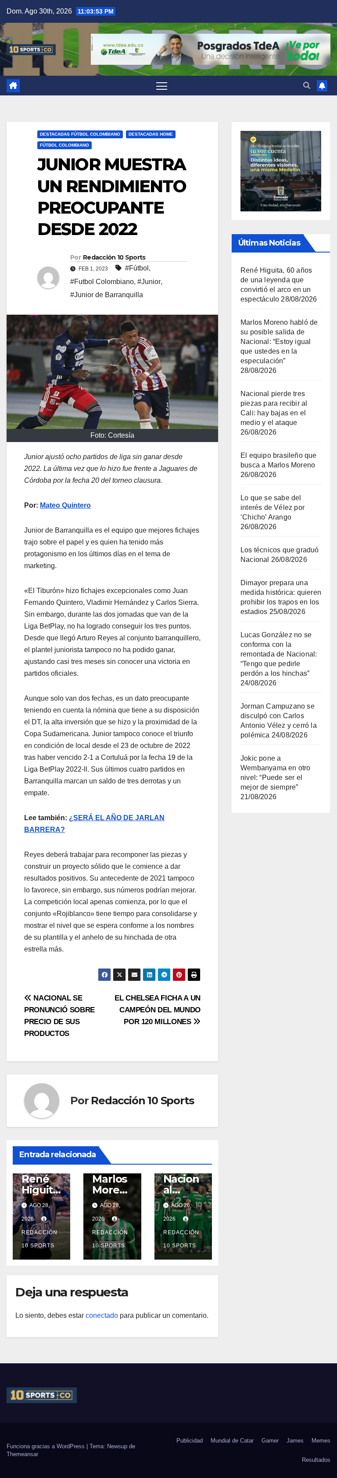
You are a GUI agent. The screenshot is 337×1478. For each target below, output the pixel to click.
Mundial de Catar (232, 1440)
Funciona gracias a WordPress (46, 1446)
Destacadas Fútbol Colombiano (80, 134)
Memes (321, 1440)
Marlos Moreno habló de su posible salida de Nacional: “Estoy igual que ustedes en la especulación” (279, 342)
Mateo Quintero (65, 505)
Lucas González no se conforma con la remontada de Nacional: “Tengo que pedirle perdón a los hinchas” (278, 654)
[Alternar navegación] (161, 85)
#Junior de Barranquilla (106, 294)
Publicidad (189, 1440)
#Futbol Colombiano (102, 281)
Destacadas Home (151, 134)
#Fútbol (137, 268)
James (295, 1440)
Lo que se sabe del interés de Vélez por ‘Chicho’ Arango (272, 507)
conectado (102, 1315)
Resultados (316, 1460)
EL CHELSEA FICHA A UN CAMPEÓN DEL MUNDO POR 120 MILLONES (158, 1010)
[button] (306, 85)
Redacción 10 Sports (114, 257)
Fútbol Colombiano (64, 145)
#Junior (149, 281)
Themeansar (22, 1454)
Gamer (270, 1440)
